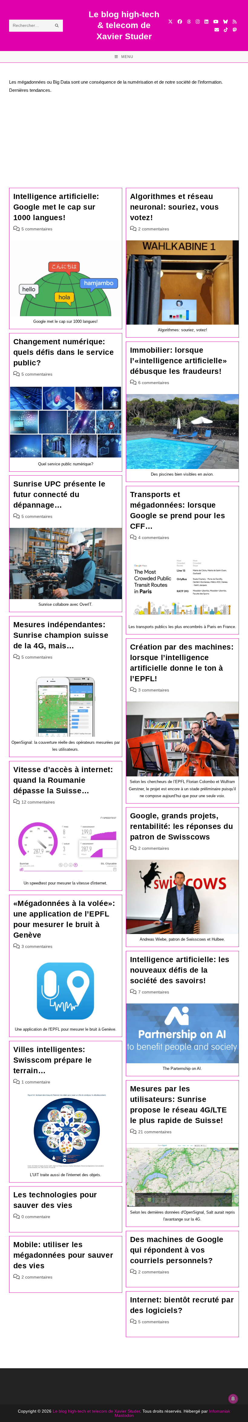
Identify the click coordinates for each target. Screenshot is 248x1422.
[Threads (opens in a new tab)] (188, 21)
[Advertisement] (124, 142)
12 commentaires (38, 802)
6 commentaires (153, 382)
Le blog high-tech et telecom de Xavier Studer (96, 1411)
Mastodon (124, 1415)
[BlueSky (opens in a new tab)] (225, 21)
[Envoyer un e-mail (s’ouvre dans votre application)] (216, 29)
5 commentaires (36, 228)
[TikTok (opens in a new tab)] (225, 29)
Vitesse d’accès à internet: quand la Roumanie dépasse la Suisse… (63, 780)
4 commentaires (153, 537)
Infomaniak (219, 1411)
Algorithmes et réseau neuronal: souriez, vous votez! (174, 207)
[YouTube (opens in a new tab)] (216, 21)
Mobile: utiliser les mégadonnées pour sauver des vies (63, 1255)
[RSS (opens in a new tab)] (234, 21)
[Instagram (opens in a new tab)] (197, 21)
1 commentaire (35, 1082)
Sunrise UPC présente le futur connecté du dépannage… (59, 494)
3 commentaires (153, 690)
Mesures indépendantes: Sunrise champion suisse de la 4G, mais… (61, 635)
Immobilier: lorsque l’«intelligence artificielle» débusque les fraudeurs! (178, 360)
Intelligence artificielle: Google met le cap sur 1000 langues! (56, 207)
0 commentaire (35, 1216)
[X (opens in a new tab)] (170, 21)
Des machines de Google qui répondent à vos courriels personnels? (177, 1250)
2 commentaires (153, 228)
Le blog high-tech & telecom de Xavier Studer (124, 25)
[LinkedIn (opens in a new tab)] (206, 21)
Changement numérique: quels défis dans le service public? (63, 352)
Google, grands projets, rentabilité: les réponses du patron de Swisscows (181, 826)
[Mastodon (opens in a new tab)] (234, 29)
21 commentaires (154, 1131)
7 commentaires (153, 992)
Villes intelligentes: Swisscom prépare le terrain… (52, 1060)
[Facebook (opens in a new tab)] (179, 21)
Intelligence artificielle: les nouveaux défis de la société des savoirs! (180, 970)
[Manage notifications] (233, 1399)
